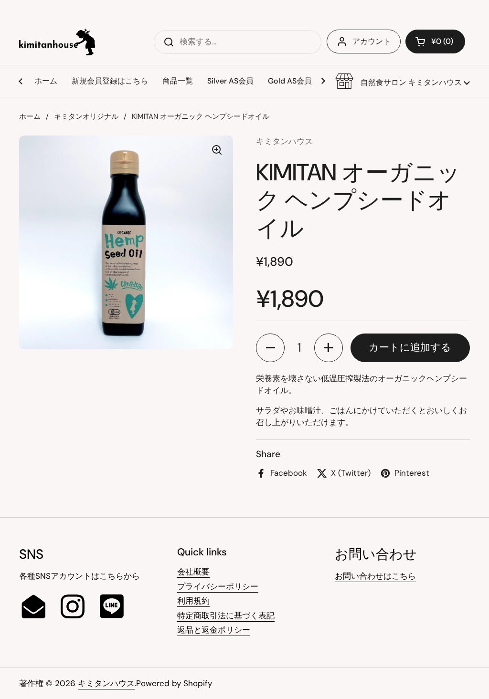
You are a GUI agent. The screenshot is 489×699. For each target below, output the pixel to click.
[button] (402, 81)
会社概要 (193, 571)
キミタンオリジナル (86, 116)
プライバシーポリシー (217, 586)
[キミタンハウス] (57, 42)
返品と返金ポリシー (213, 630)
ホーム (30, 116)
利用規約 (193, 600)
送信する (165, 42)
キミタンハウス (106, 683)
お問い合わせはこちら (375, 576)
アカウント (371, 41)
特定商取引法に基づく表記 (226, 615)
